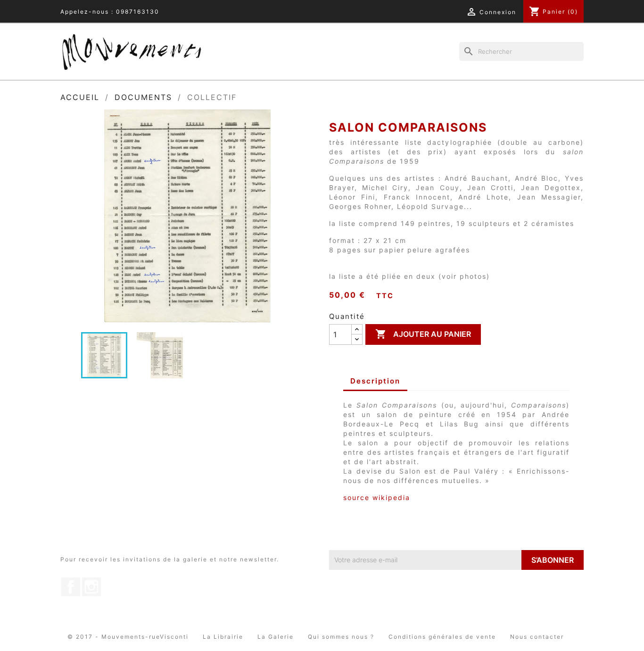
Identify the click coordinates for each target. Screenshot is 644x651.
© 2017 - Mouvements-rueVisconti (128, 636)
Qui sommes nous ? (341, 636)
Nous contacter (537, 636)
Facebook (70, 586)
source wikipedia (376, 497)
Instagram (91, 586)
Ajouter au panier (423, 334)
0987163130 (137, 11)
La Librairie (223, 636)
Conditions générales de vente (442, 636)
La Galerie (275, 636)
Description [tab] (375, 380)
